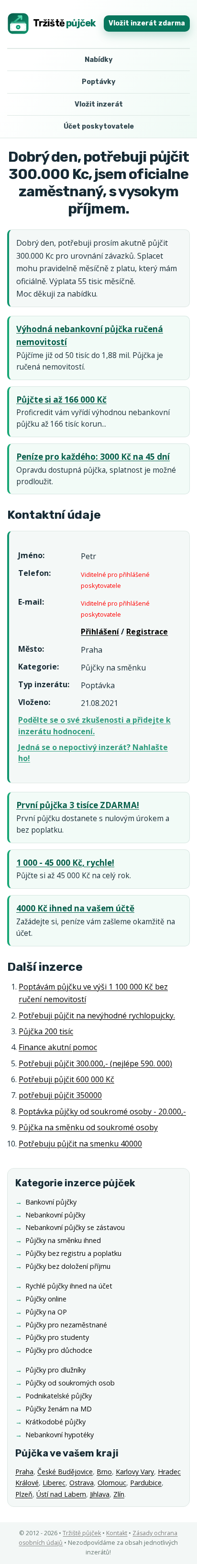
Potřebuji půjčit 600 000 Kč (66, 1079)
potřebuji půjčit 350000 (60, 1095)
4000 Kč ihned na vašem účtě (75, 908)
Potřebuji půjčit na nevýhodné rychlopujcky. (97, 1015)
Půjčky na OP (46, 1311)
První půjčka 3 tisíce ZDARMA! (77, 805)
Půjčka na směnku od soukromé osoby (88, 1127)
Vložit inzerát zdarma (147, 23)
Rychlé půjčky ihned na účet (68, 1285)
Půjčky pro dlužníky (55, 1369)
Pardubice (146, 1482)
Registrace (147, 631)
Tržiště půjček (82, 1533)
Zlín (118, 1494)
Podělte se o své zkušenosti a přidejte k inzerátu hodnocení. (94, 725)
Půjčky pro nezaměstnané (66, 1324)
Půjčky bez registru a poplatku (73, 1253)
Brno (104, 1471)
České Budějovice (65, 1471)
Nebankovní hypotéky (59, 1434)
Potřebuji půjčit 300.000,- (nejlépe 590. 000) (95, 1063)
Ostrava (81, 1482)
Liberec (54, 1482)
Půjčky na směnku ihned (63, 1240)
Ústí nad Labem (61, 1494)
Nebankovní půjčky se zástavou (75, 1227)
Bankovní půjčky (51, 1201)
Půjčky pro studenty (57, 1337)
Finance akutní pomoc (58, 1047)
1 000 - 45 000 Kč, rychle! (65, 862)
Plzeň (24, 1494)
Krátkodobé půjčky (55, 1421)
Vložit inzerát (99, 104)
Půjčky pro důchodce (58, 1350)
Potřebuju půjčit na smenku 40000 (80, 1143)
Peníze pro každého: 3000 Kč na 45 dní (93, 456)
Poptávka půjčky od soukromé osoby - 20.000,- (102, 1111)
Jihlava (99, 1494)
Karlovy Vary (135, 1471)
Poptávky (99, 82)
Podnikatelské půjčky (58, 1395)
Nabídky (99, 60)
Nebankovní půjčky (55, 1214)
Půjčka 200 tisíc (46, 1031)
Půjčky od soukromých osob (70, 1382)
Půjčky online (45, 1298)
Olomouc (112, 1482)
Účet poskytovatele (99, 126)
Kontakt (116, 1533)
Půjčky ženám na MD (58, 1408)
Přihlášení (100, 631)
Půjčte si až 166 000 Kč (61, 399)
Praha (24, 1471)
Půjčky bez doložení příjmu (67, 1266)
